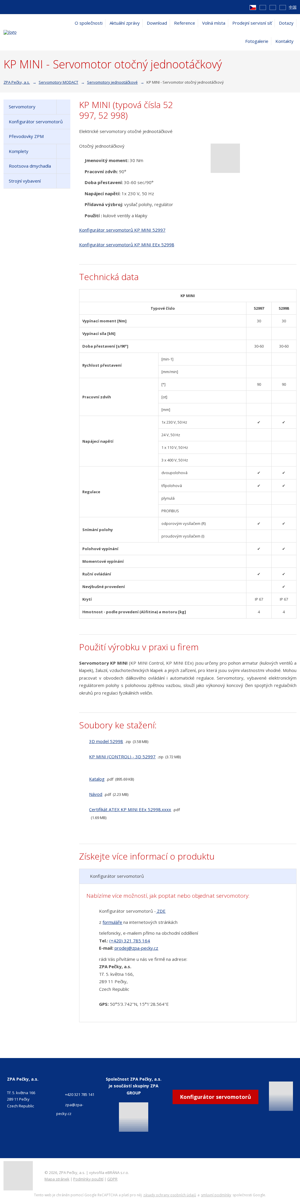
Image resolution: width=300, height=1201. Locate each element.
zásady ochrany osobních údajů (169, 1195)
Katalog (97, 779)
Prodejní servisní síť (252, 23)
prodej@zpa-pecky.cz (136, 948)
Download (157, 23)
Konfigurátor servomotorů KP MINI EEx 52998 (126, 244)
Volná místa (213, 23)
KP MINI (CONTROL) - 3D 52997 (122, 756)
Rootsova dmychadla (30, 166)
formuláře (112, 922)
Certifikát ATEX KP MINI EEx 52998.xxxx (130, 809)
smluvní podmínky (216, 1195)
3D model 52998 (106, 741)
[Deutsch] (273, 7)
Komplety (18, 151)
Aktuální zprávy (125, 23)
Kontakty (284, 41)
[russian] (282, 7)
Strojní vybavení (25, 181)
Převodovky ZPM (26, 136)
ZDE (161, 911)
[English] (263, 7)
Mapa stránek (57, 1179)
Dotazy (286, 23)
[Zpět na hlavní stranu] (33, 32)
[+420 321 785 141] (6, 6)
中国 (292, 7)
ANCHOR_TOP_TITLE (286, 1171)
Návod (95, 794)
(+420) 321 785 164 (129, 941)
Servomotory (22, 107)
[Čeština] (253, 7)
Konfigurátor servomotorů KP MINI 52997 (122, 230)
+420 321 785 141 (79, 1094)
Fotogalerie (256, 41)
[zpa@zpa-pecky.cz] (14, 6)
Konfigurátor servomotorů (36, 121)
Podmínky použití (88, 1179)
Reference (184, 23)
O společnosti (89, 23)
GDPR (112, 1179)
